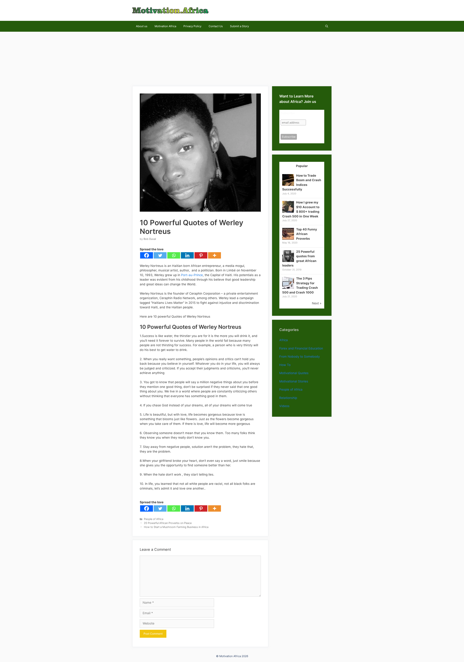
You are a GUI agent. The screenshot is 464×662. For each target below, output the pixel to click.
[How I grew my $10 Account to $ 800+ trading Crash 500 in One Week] (288, 211)
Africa (283, 340)
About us (141, 26)
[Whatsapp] (173, 255)
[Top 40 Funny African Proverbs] (288, 238)
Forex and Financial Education (301, 348)
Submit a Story (239, 26)
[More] (214, 255)
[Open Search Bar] (327, 26)
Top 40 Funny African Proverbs (306, 234)
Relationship (288, 398)
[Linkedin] (187, 255)
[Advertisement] (232, 57)
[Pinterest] (200, 255)
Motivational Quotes (293, 373)
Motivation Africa (165, 26)
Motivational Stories (293, 381)
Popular (302, 166)
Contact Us (216, 26)
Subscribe (288, 113)
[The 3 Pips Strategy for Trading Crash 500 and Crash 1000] (288, 288)
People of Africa (153, 519)
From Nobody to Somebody (299, 356)
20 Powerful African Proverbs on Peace (168, 522)
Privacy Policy (192, 26)
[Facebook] (146, 255)
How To (285, 365)
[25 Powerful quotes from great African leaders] (288, 261)
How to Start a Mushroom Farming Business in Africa (176, 526)
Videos (284, 406)
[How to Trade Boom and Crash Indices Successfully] (288, 185)
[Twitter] (160, 255)
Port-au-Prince (192, 275)
